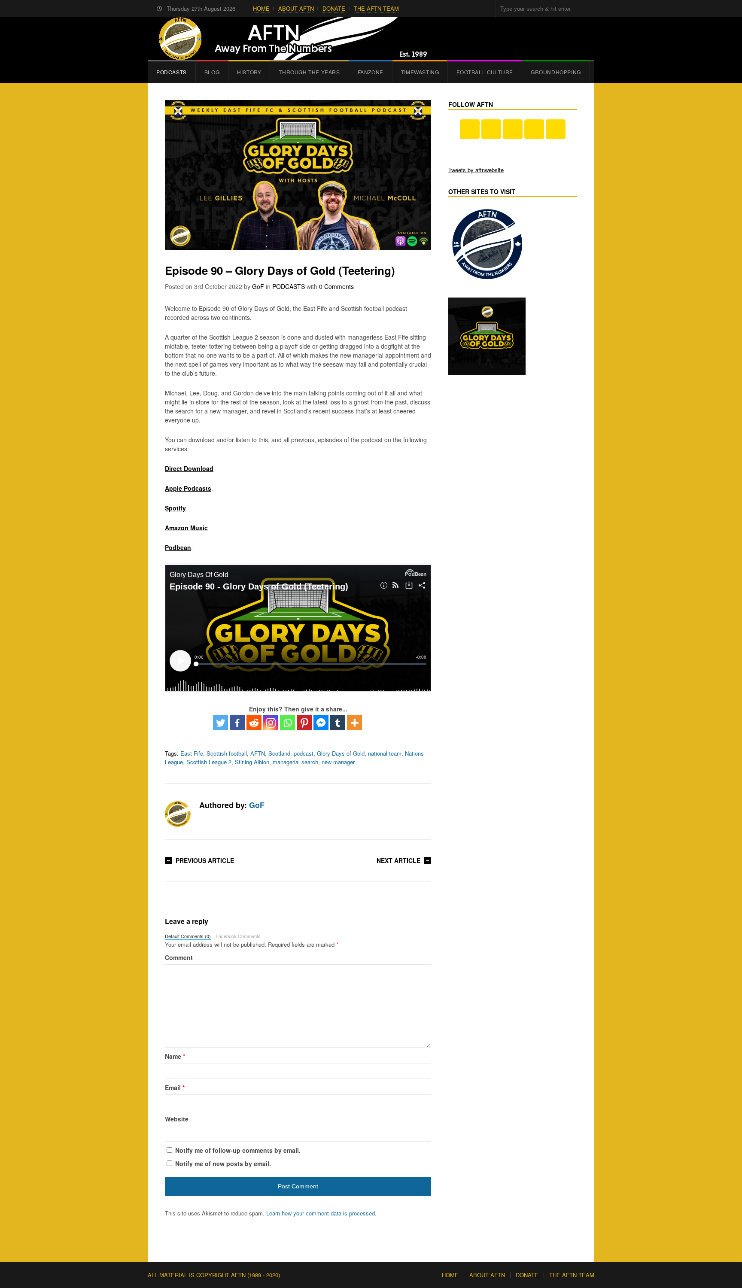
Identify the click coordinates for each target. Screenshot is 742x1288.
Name (175, 1056)
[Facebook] (237, 722)
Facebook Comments (238, 936)
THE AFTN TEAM (376, 8)
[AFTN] (290, 38)
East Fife (191, 753)
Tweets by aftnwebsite (476, 170)
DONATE (333, 8)
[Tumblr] (337, 722)
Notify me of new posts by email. (223, 1163)
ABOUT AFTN (296, 8)
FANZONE (370, 72)
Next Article (398, 860)
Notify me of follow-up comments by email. (238, 1150)
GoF (258, 286)
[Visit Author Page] (178, 814)
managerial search (295, 762)
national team (384, 753)
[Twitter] (220, 722)
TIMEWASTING (420, 72)
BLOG (211, 72)
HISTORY (249, 72)
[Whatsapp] (287, 722)
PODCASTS (171, 72)
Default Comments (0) (188, 936)
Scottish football (227, 753)
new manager (338, 762)
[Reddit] (254, 722)
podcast (303, 753)
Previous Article (205, 860)
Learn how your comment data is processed (320, 1213)
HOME (261, 8)
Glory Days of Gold (341, 753)
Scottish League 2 (208, 762)
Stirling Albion (252, 762)
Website (177, 1119)
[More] (354, 722)
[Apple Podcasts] (534, 129)
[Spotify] (556, 129)
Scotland (279, 753)
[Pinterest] (304, 722)
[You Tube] (491, 129)
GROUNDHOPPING (556, 72)
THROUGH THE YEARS (309, 72)
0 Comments (336, 286)
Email (175, 1087)
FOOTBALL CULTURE (484, 72)
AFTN (257, 753)
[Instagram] (270, 722)
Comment (179, 957)
